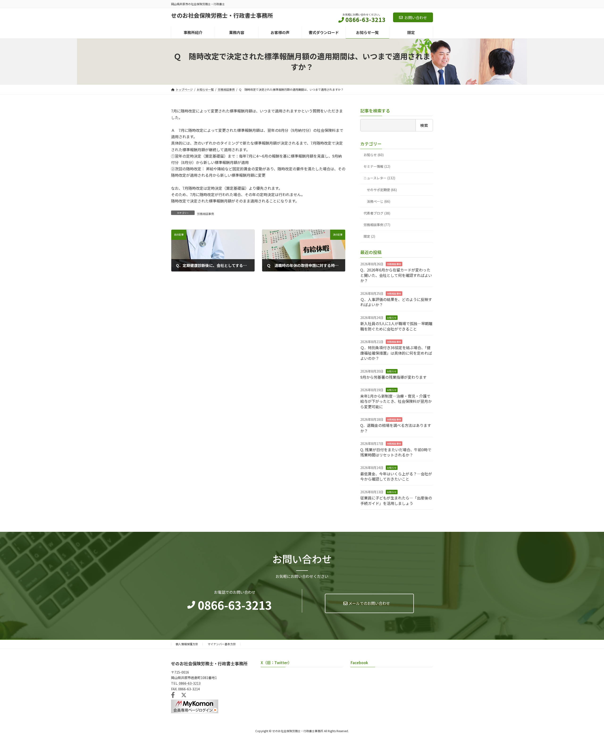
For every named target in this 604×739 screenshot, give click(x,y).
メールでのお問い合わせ (369, 603)
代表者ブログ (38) (377, 213)
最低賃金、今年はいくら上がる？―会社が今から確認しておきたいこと (396, 476)
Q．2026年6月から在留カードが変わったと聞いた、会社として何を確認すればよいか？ (396, 275)
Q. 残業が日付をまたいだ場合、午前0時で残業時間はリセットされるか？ (395, 452)
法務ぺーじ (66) (378, 201)
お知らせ (391, 317)
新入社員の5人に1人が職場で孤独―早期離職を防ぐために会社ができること (396, 326)
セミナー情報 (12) (377, 166)
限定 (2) (369, 236)
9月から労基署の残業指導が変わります (393, 377)
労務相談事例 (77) (377, 224)
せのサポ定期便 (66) (382, 189)
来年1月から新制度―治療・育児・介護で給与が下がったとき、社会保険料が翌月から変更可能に (396, 401)
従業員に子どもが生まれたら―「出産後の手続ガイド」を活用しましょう (396, 500)
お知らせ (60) (374, 154)
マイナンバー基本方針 (222, 644)
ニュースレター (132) (379, 178)
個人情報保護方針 (187, 644)
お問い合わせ (415, 17)
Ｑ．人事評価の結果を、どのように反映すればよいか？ (396, 301)
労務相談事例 (205, 214)
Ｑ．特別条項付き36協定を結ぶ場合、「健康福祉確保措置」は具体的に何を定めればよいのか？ (396, 353)
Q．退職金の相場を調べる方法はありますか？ (395, 428)
